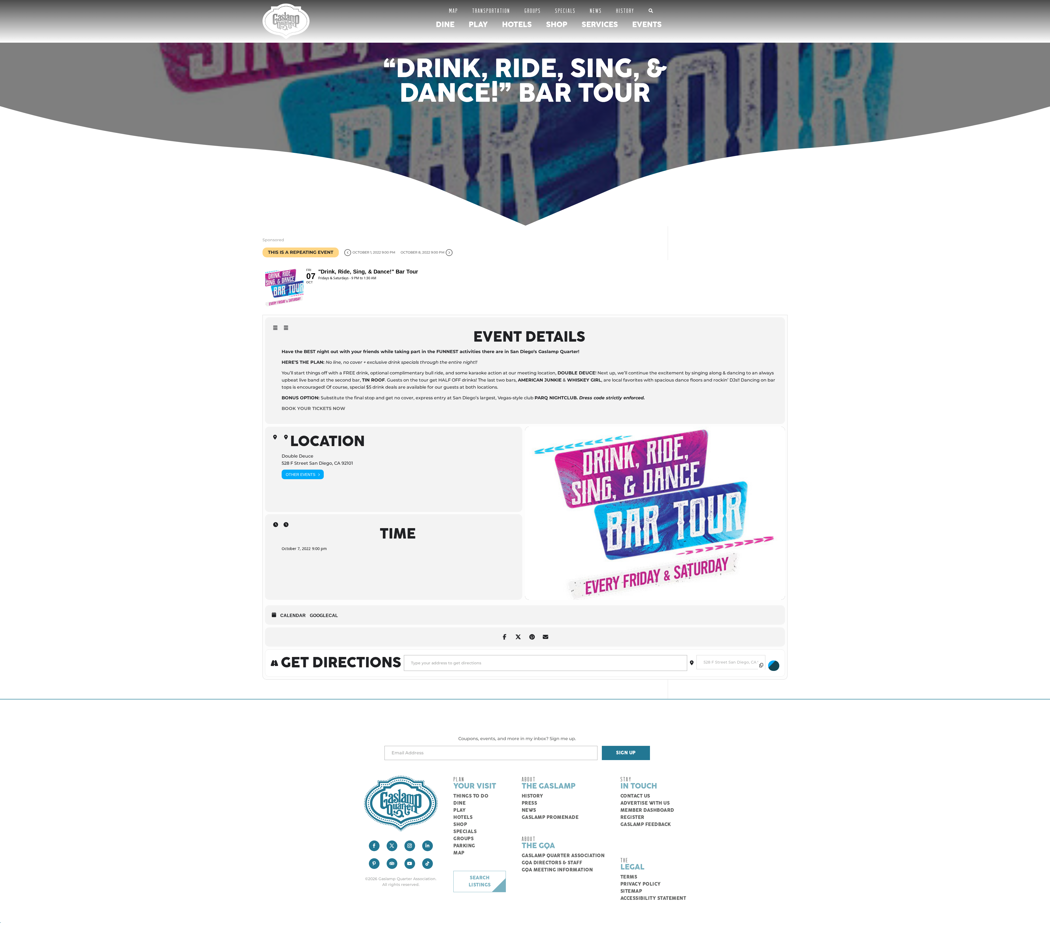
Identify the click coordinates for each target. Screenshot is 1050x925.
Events (647, 24)
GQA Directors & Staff (552, 863)
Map (453, 10)
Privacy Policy (640, 884)
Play (478, 24)
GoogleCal (324, 615)
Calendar (293, 615)
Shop (556, 24)
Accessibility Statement (653, 898)
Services (600, 24)
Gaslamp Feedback (645, 824)
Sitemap (631, 891)
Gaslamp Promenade (550, 817)
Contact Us (635, 796)
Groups (532, 10)
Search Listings (480, 881)
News (596, 10)
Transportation (491, 10)
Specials (565, 10)
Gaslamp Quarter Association (563, 856)
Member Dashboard (647, 810)
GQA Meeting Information (557, 870)
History (625, 10)
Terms (628, 877)
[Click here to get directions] (774, 666)
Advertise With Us (645, 803)
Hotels (517, 24)
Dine (445, 24)
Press (529, 803)
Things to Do (470, 796)
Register (632, 817)
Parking (464, 846)
